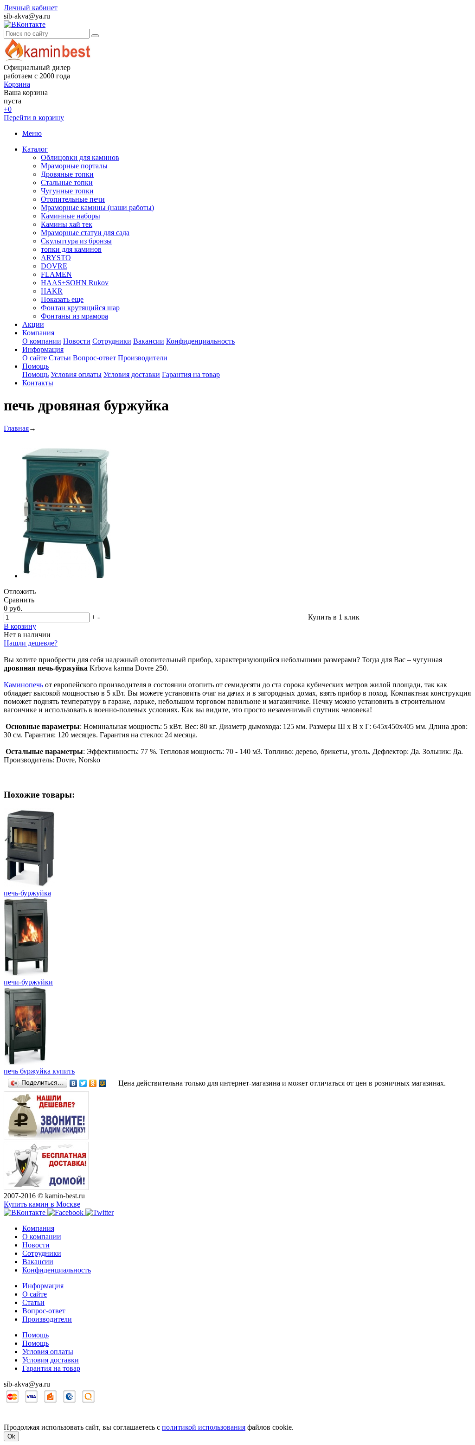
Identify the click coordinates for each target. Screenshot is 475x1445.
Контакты (37, 383)
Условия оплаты (76, 374)
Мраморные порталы (74, 166)
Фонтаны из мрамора (74, 316)
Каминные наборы (70, 216)
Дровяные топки (67, 174)
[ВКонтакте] (73, 1083)
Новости (76, 341)
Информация (43, 349)
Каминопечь (23, 685)
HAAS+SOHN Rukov (75, 283)
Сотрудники (111, 341)
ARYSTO (56, 258)
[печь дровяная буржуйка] (66, 576)
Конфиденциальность (200, 341)
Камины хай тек (66, 224)
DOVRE (54, 266)
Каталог (35, 149)
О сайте (34, 358)
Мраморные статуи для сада (85, 233)
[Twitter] (83, 1083)
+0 (8, 109)
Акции (33, 324)
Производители (142, 358)
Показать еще (62, 299)
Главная (16, 428)
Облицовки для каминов (80, 157)
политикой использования (203, 1427)
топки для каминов (71, 249)
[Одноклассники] (93, 1083)
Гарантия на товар (191, 374)
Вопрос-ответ (94, 358)
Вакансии (148, 341)
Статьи (60, 358)
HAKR (52, 291)
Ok (11, 1436)
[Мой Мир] (103, 1083)
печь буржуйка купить (39, 1071)
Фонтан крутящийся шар (80, 308)
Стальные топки (67, 182)
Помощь (35, 366)
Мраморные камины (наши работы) (97, 207)
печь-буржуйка (27, 893)
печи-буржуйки (28, 982)
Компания (38, 333)
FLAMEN (56, 274)
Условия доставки (131, 374)
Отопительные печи (73, 199)
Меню (32, 133)
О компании (41, 341)
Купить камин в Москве (42, 1204)
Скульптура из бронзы (76, 241)
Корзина (17, 84)
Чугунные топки (67, 191)
